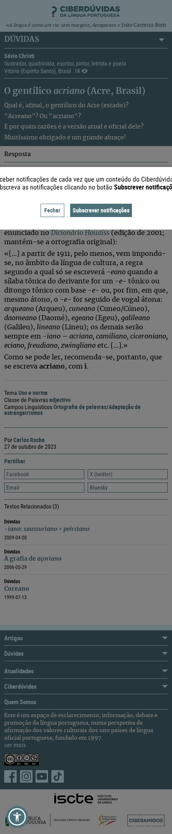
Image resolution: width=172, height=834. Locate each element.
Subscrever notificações (101, 210)
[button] (17, 817)
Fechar (52, 210)
